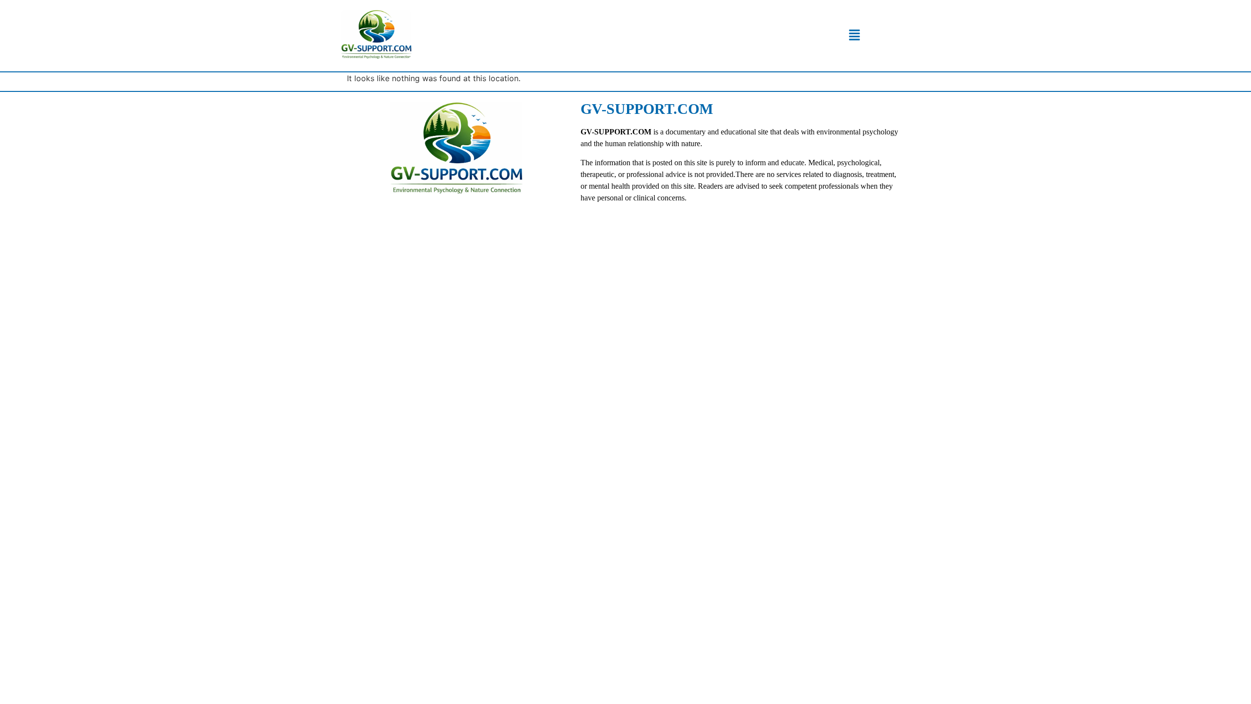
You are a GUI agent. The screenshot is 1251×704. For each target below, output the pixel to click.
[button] (854, 35)
